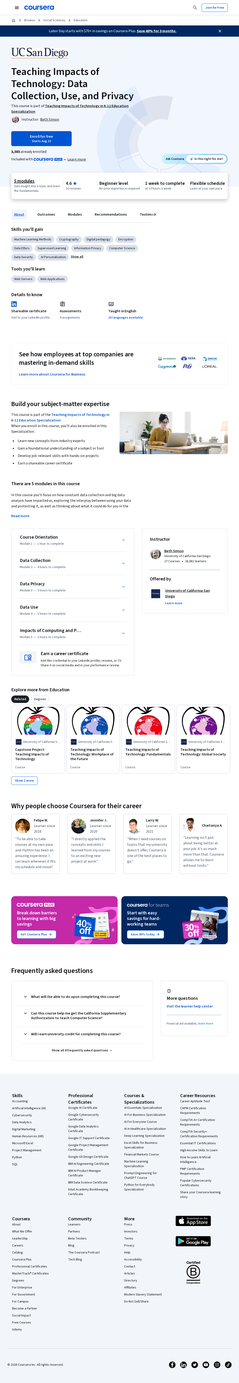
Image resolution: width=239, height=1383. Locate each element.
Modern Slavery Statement (143, 1294)
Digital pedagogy (98, 239)
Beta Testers (77, 1238)
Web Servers (23, 279)
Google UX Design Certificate (88, 1157)
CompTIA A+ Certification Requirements (197, 1122)
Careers (17, 1245)
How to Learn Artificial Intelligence (195, 1159)
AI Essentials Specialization (143, 1108)
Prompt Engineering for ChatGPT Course (140, 1175)
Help (127, 1252)
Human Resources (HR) (28, 1136)
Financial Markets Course (141, 1154)
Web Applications (52, 279)
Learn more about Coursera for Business (52, 374)
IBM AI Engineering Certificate (88, 1164)
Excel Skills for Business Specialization (141, 1145)
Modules (75, 214)
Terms (128, 1238)
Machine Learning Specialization (136, 1164)
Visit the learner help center (190, 1006)
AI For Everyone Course (140, 1122)
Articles (129, 1273)
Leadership (20, 1238)
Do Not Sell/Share (136, 1301)
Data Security (23, 257)
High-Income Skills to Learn (199, 1150)
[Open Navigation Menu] (16, 7)
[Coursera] (39, 7)
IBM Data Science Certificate (88, 1182)
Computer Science (122, 248)
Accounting (20, 1101)
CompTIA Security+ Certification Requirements (199, 1134)
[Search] (195, 7)
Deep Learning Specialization (144, 1136)
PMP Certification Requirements (192, 1171)
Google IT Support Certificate (89, 1138)
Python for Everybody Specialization (139, 1187)
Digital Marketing (23, 1129)
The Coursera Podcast (84, 1252)
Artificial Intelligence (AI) (29, 1108)
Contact (129, 1266)
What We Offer (22, 1231)
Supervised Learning (52, 248)
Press (128, 1224)
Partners (74, 1231)
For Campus (20, 1301)
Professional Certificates (29, 1266)
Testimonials (151, 214)
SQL (15, 1164)
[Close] (220, 31)
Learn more (76, 159)
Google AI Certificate (82, 1108)
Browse (29, 20)
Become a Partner (24, 1308)
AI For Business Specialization (145, 1115)
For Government (23, 1294)
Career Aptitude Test (195, 1101)
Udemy (17, 1329)
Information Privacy (87, 248)
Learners (74, 1224)
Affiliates (130, 1287)
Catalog (17, 1252)
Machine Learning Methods (32, 239)
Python (17, 1157)
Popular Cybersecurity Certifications (195, 1183)
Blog (71, 1245)
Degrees (18, 1280)
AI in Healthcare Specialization (145, 1129)
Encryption (125, 239)
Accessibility (133, 1259)
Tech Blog (75, 1259)
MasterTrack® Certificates (30, 1273)
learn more (205, 1023)
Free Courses (21, 1322)
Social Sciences (54, 20)
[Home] (13, 20)
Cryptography (69, 239)
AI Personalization (53, 257)
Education (81, 20)
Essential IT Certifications (198, 1143)
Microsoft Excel (22, 1143)
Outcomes (46, 214)
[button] (77, 256)
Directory (130, 1280)
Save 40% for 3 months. (156, 31)
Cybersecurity (22, 1115)
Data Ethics (22, 248)
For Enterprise (22, 1287)
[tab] (20, 699)
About (19, 214)
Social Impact (21, 1315)
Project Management (26, 1150)
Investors (130, 1231)
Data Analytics (22, 1122)
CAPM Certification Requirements (193, 1110)
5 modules (24, 181)
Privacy (129, 1245)
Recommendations (111, 214)
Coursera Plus (22, 1259)
